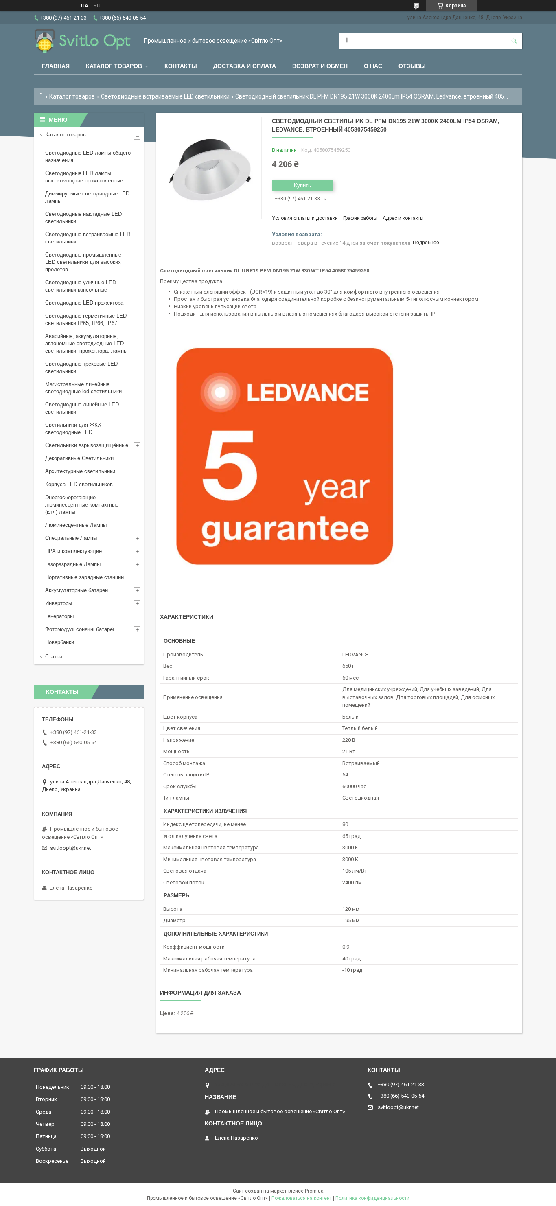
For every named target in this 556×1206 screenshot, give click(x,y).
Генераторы (59, 616)
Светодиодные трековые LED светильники (81, 367)
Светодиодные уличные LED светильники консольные (80, 286)
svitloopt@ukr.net (70, 848)
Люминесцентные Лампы (76, 525)
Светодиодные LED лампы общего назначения (88, 156)
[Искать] (514, 41)
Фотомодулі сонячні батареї (79, 629)
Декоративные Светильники (79, 458)
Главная (56, 66)
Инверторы (58, 603)
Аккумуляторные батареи (76, 590)
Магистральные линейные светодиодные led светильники (83, 388)
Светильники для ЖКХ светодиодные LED (73, 428)
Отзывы (412, 66)
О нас (373, 66)
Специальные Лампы (71, 538)
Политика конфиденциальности (372, 1198)
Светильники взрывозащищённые (86, 445)
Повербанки (59, 642)
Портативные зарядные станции (84, 577)
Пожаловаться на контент (301, 1198)
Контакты (180, 66)
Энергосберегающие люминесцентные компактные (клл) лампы (81, 504)
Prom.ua (314, 1191)
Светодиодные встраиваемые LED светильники (165, 96)
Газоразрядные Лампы (73, 564)
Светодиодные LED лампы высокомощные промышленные (84, 177)
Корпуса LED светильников (79, 484)
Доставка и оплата (244, 66)
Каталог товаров (114, 66)
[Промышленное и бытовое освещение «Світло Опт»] (82, 41)
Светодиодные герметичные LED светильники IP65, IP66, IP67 (86, 319)
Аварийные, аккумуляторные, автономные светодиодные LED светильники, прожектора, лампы (86, 343)
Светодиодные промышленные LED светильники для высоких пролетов (83, 262)
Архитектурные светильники (80, 471)
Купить (302, 185)
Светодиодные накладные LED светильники (83, 217)
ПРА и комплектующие (73, 551)
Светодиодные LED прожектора (84, 303)
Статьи (53, 656)
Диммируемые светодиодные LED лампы (87, 197)
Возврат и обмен (320, 66)
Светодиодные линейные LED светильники (82, 408)
